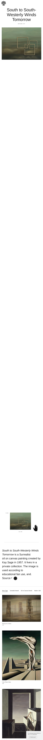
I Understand (32, 737)
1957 (20, 562)
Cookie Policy (34, 734)
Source (6, 578)
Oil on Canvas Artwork (26, 590)
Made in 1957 (37, 590)
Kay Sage (20, 23)
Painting (22, 558)
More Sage (5, 590)
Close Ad (36, 446)
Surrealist (24, 554)
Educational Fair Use (13, 574)
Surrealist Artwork (14, 590)
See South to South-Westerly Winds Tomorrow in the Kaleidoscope (15, 578)
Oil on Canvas (10, 558)
